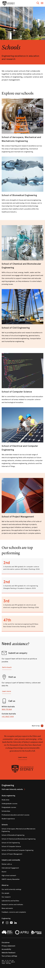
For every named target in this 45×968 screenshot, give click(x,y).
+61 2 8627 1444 (8, 717)
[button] (38, 3)
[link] (22, 126)
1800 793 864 (7, 709)
